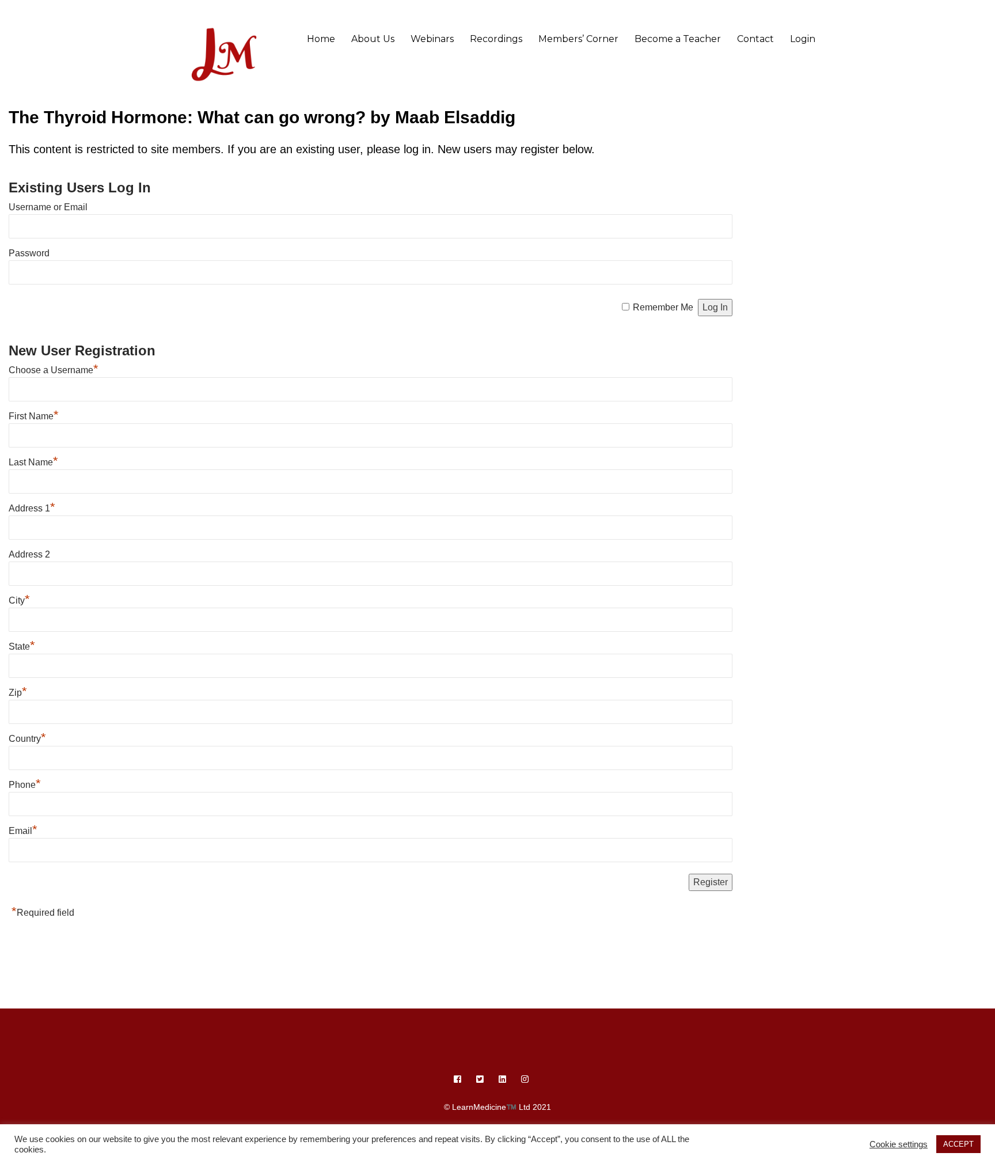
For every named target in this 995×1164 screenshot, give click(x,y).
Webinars (432, 38)
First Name (34, 416)
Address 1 (32, 508)
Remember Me (663, 307)
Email (23, 831)
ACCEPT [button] (958, 1144)
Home (321, 38)
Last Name (33, 462)
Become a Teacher (678, 38)
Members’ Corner (578, 38)
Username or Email (48, 207)
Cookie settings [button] (898, 1144)
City (19, 600)
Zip (18, 692)
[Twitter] (480, 1079)
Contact (755, 38)
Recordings (496, 38)
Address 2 (29, 554)
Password (29, 253)
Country (27, 739)
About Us (372, 38)
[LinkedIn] (502, 1079)
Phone (25, 785)
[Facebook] (457, 1079)
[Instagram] (525, 1079)
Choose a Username (53, 370)
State (22, 646)
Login (802, 38)
